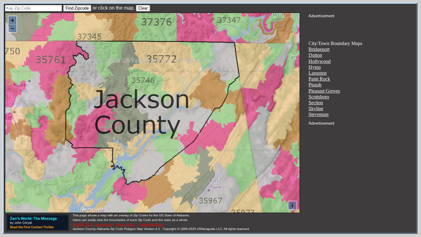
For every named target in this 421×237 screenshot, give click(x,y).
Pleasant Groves (324, 91)
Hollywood (320, 61)
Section (316, 102)
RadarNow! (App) (151, 224)
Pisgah (315, 84)
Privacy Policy (126, 224)
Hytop (315, 67)
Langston (318, 73)
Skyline (316, 108)
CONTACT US (82, 224)
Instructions (104, 224)
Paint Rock (319, 78)
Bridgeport (319, 49)
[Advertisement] (362, 26)
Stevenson (319, 114)
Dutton (315, 55)
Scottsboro (319, 96)
